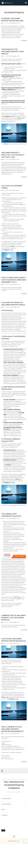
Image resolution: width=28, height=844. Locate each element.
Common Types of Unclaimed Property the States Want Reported (13, 618)
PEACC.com (20, 118)
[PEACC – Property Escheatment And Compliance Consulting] (7, 2)
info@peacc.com (8, 250)
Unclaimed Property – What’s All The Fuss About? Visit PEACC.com (12, 155)
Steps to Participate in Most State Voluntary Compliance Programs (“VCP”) (13, 280)
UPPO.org (17, 597)
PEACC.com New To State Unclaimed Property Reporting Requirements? (12, 729)
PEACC (6, 144)
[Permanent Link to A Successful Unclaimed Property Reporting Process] (14, 657)
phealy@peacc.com (9, 116)
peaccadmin (6, 23)
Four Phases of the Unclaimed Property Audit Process (12, 51)
